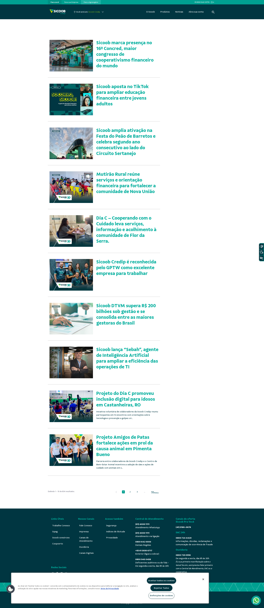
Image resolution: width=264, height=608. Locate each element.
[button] (10, 589)
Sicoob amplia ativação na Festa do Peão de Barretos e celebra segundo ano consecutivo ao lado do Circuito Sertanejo (126, 142)
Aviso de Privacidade (110, 589)
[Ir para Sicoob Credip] (58, 11)
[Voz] (261, 252)
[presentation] (55, 2)
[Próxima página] (155, 493)
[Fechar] (203, 579)
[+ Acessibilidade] (261, 258)
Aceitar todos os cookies (161, 580)
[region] (110, 588)
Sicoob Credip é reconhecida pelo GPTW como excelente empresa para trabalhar (126, 267)
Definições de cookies (161, 595)
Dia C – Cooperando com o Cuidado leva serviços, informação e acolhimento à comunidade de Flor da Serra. (126, 229)
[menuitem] (55, 2)
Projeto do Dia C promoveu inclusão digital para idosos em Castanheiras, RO (125, 399)
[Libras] (261, 246)
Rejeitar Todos (161, 588)
